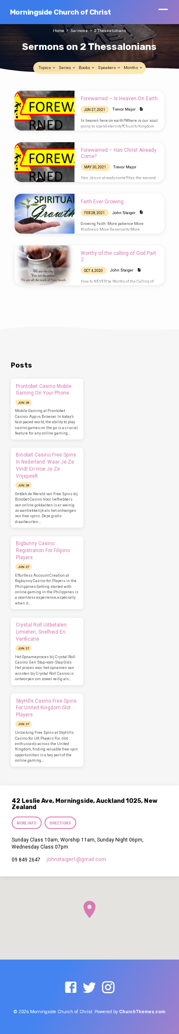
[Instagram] (108, 988)
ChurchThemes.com (142, 1011)
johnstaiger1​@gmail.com (76, 859)
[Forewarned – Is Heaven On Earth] (45, 111)
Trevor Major (124, 109)
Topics (45, 67)
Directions (60, 823)
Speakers (107, 67)
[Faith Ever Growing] (45, 214)
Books (85, 67)
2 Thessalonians (110, 30)
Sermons (79, 30)
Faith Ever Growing (102, 202)
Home (58, 30)
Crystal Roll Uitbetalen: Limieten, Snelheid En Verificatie (42, 632)
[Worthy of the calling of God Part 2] (45, 265)
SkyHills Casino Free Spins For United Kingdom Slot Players (46, 708)
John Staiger (124, 212)
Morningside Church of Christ (60, 12)
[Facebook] (70, 988)
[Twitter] (89, 988)
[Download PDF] (141, 109)
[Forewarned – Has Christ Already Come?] (45, 162)
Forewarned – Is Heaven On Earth (119, 98)
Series (65, 67)
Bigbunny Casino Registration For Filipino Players (43, 550)
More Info (26, 823)
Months (131, 67)
